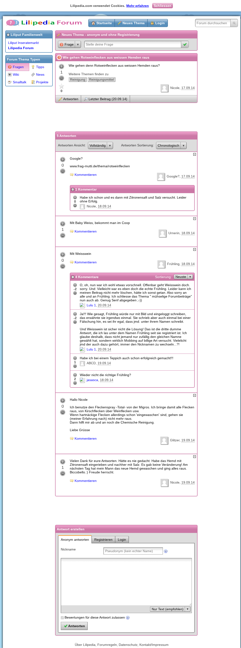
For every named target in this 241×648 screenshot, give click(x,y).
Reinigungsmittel (101, 79)
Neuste (180, 277)
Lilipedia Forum (20, 48)
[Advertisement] (24, 160)
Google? (173, 176)
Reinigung (77, 79)
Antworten (70, 99)
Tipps (40, 67)
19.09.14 (104, 363)
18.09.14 (104, 206)
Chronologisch (168, 145)
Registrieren (103, 539)
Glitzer (175, 440)
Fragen (18, 67)
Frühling (173, 264)
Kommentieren (86, 175)
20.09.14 (104, 305)
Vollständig (98, 145)
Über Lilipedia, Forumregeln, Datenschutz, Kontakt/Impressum (122, 645)
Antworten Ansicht (71, 145)
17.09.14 (188, 88)
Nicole (175, 88)
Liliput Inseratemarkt (23, 43)
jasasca (92, 380)
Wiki (16, 74)
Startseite (104, 23)
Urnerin (174, 233)
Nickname (68, 549)
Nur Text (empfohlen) (168, 609)
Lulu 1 (91, 305)
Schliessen (162, 6)
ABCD (91, 363)
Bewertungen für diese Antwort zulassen (95, 617)
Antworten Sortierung (137, 145)
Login (160, 23)
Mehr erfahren (137, 6)
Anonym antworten (75, 539)
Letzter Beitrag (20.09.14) (108, 99)
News (40, 74)
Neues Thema (134, 23)
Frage (69, 44)
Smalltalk (19, 82)
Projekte (42, 82)
